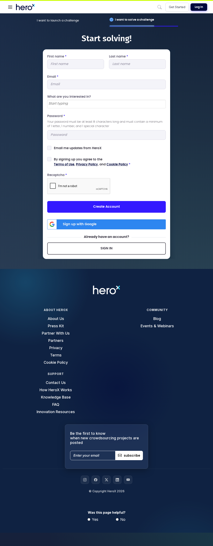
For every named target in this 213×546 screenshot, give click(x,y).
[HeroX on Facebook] (96, 480)
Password (56, 116)
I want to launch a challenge (58, 20)
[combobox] (106, 104)
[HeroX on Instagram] (85, 480)
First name (57, 56)
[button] (10, 7)
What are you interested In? (69, 96)
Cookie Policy (117, 164)
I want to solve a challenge (134, 19)
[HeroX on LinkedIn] (117, 480)
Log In (199, 7)
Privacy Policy (87, 164)
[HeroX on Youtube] (128, 480)
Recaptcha (57, 175)
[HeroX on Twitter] (106, 480)
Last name (118, 56)
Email (52, 76)
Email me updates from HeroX (78, 148)
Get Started (177, 7)
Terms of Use (64, 164)
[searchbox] (103, 103)
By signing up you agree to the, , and (92, 162)
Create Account (106, 206)
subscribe (132, 455)
